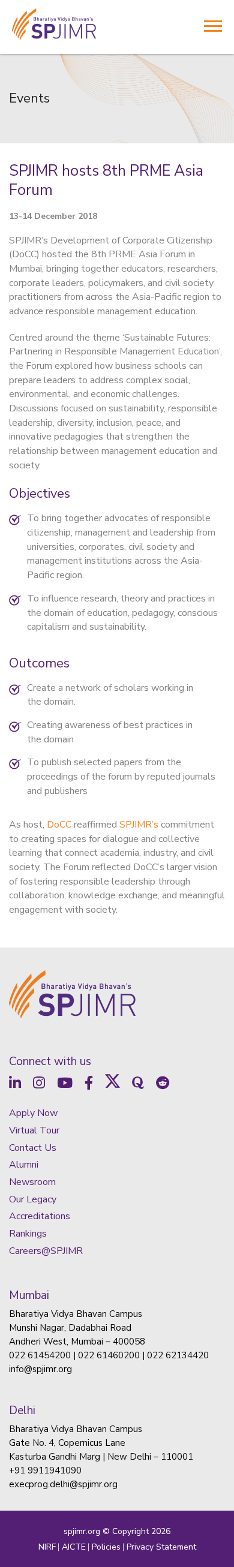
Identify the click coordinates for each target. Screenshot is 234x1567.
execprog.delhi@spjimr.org (63, 1484)
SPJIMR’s (138, 824)
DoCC (59, 824)
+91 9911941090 (45, 1470)
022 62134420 (178, 1355)
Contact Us (32, 1147)
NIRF (47, 1547)
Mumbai (29, 1295)
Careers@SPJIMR (46, 1251)
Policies (106, 1547)
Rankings (28, 1233)
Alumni (23, 1164)
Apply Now (33, 1113)
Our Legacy (32, 1199)
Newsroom (32, 1182)
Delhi (22, 1410)
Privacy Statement (161, 1547)
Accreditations (39, 1216)
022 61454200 (40, 1355)
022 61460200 (109, 1355)
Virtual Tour (34, 1130)
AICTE (74, 1547)
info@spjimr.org (40, 1369)
